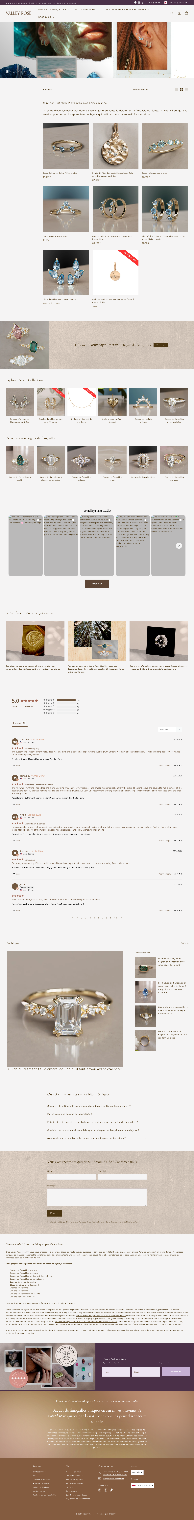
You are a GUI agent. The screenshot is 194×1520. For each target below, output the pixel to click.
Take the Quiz (145, 769)
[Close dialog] (191, 2)
